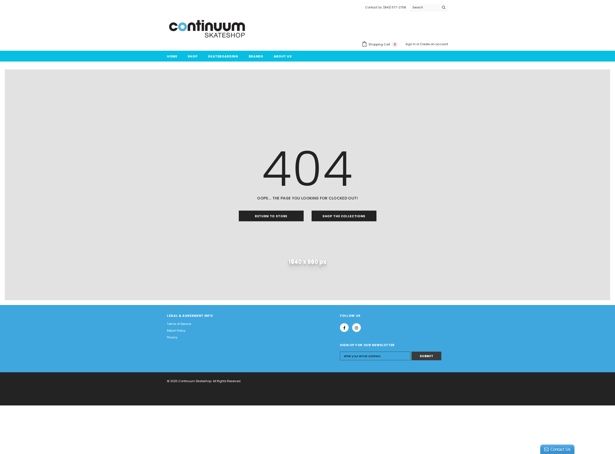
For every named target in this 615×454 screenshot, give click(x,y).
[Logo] (207, 29)
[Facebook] (344, 327)
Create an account (434, 44)
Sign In (411, 44)
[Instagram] (356, 327)
